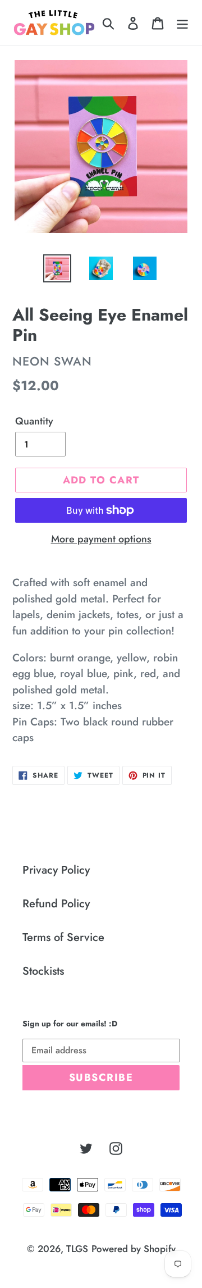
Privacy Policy (56, 870)
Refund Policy (56, 904)
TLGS (77, 1248)
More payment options (101, 539)
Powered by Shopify (133, 1248)
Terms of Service (63, 937)
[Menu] (182, 22)
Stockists (43, 971)
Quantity (34, 421)
